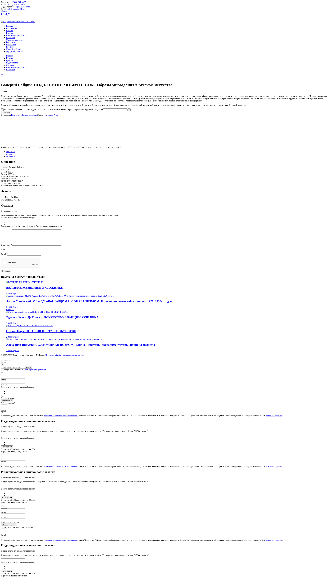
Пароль (4, 385)
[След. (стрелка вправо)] (5, 362)
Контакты (10, 70)
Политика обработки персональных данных (64, 355)
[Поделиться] (7, 360)
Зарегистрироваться (37, 370)
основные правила (274, 416)
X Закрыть (5, 357)
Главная (9, 56)
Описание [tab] (10, 152)
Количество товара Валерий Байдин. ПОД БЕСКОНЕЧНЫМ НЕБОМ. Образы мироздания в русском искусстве (53, 110)
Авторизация (7, 401)
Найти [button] (28, 367)
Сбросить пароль (8, 525)
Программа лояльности (16, 67)
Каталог (9, 58)
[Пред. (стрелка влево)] (2, 362)
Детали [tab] (9, 154)
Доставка (10, 65)
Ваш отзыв (6, 245)
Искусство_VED (51, 115)
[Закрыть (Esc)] (10, 360)
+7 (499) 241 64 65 (18, 2)
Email (4, 254)
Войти (25, 370)
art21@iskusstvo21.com (17, 4)
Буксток (9, 60)
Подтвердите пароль (10, 522)
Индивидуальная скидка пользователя (18, 427)
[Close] (2, 370)
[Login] (6, 15)
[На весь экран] (5, 360)
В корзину (6, 112)
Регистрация (7, 447)
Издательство (12, 63)
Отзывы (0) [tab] (11, 156)
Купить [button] (16, 293)
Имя (3, 249)
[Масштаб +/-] (2, 360)
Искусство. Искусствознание (24, 115)
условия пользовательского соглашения (61, 416)
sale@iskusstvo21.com (16, 9)
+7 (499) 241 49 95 (22, 7)
